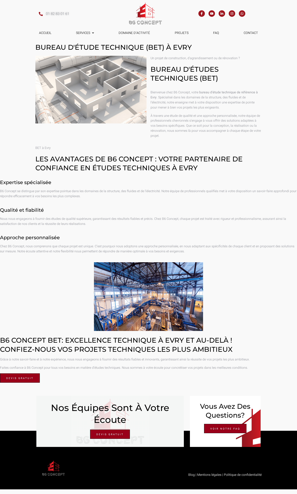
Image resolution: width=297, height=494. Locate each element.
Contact (251, 33)
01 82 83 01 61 (57, 14)
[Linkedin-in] (222, 13)
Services (83, 33)
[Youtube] (212, 13)
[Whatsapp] (242, 13)
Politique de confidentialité (243, 474)
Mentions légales (209, 474)
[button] (85, 33)
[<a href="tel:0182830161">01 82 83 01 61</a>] (41, 14)
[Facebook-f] (201, 13)
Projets (182, 33)
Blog (191, 474)
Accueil (45, 33)
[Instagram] (232, 13)
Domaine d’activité (134, 33)
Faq (216, 33)
